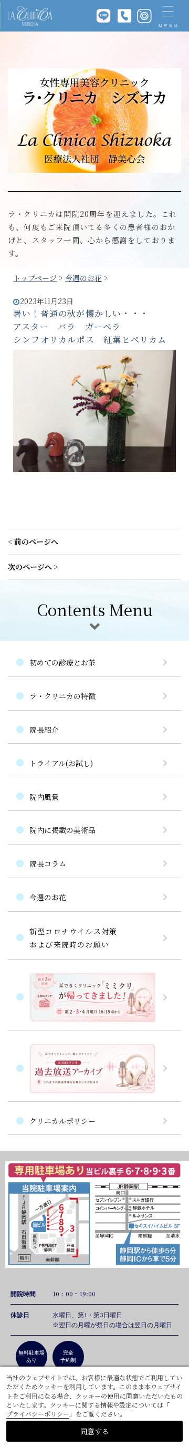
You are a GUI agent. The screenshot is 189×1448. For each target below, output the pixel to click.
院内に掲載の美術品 (62, 830)
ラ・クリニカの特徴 (62, 696)
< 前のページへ (33, 541)
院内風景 (44, 796)
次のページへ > (33, 566)
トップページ (35, 278)
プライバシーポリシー (37, 1413)
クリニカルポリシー (62, 1121)
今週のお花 (83, 278)
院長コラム (47, 863)
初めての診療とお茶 (62, 662)
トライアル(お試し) (61, 763)
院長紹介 (44, 729)
